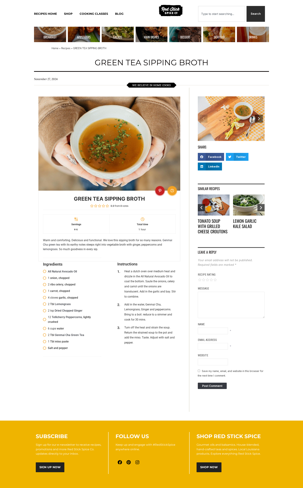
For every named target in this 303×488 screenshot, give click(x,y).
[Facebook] (120, 462)
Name (201, 324)
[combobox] (221, 14)
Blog (119, 13)
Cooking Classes (94, 13)
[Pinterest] (128, 462)
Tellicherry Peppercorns (67, 317)
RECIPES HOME (45, 13)
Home (55, 48)
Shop (68, 13)
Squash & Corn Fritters (246, 223)
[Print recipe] (172, 190)
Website (203, 355)
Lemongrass (63, 304)
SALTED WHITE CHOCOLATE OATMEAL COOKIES (212, 226)
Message (203, 288)
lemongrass (50, 249)
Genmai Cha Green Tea (69, 335)
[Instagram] (137, 462)
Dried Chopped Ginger (68, 310)
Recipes (65, 48)
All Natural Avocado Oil (62, 271)
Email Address (207, 340)
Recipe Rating (207, 274)
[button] (203, 119)
